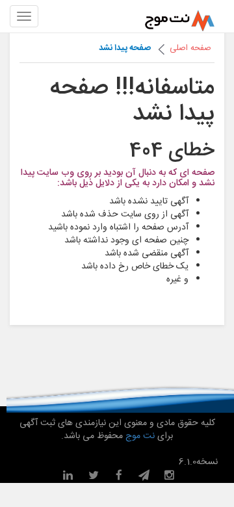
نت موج (140, 436)
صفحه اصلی (190, 48)
